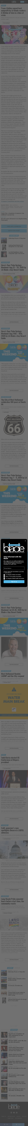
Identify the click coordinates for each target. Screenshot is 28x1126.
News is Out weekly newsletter (13, 576)
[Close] (25, 540)
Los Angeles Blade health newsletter (15, 578)
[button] (14, 575)
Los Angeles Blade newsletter (13, 574)
